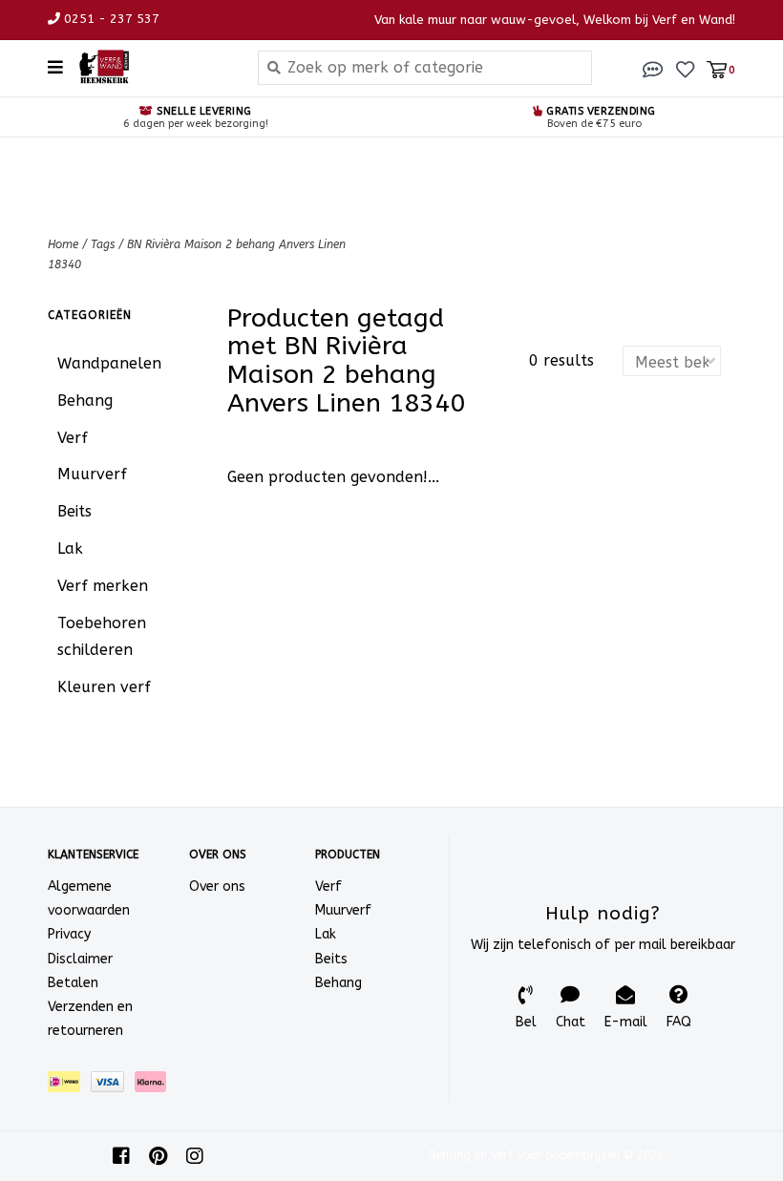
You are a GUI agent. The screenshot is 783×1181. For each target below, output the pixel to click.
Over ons (217, 886)
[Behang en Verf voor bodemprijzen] (153, 67)
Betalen (73, 983)
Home (63, 244)
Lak (70, 548)
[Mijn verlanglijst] (685, 68)
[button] (653, 68)
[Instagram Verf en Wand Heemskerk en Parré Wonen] (195, 1156)
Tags (103, 244)
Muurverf (92, 474)
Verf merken (102, 586)
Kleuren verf (104, 687)
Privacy (69, 934)
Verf (72, 438)
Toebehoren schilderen (101, 637)
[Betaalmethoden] (69, 1086)
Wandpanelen (109, 363)
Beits (74, 511)
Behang (85, 400)
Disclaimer (80, 959)
